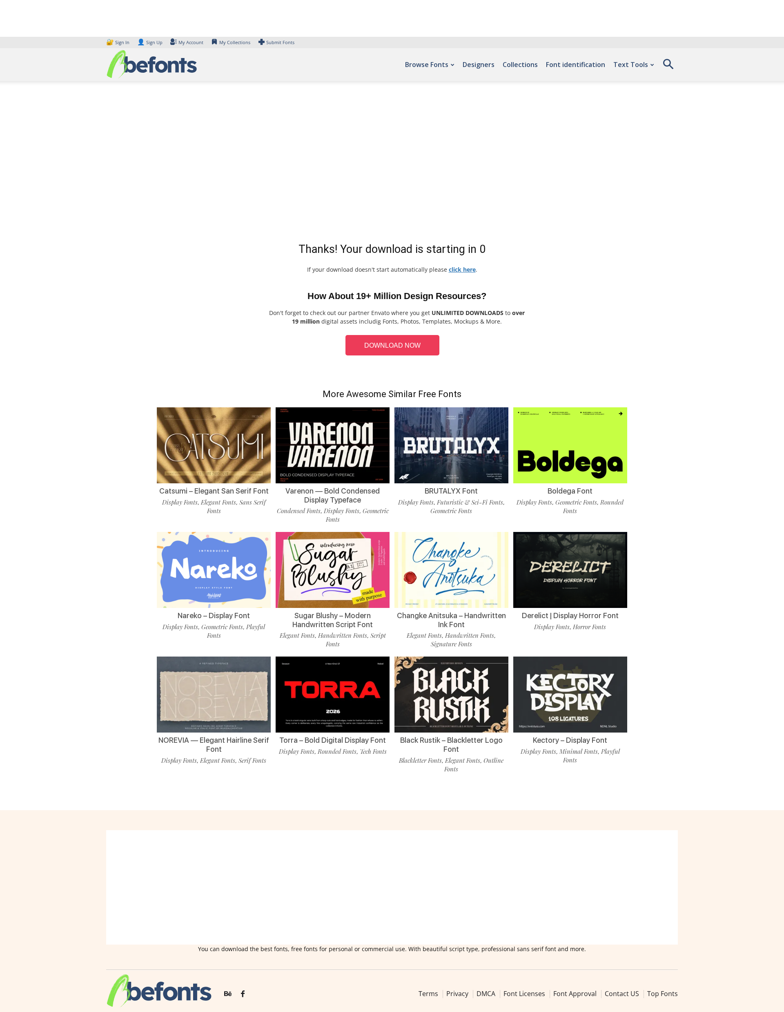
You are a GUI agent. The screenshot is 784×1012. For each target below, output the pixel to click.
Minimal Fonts (578, 751)
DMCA (486, 993)
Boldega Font (570, 491)
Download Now (392, 345)
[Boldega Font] (570, 445)
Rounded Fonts (337, 751)
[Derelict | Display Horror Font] (570, 569)
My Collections (234, 42)
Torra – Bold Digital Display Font (332, 740)
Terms (428, 993)
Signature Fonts (451, 644)
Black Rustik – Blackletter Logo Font (451, 744)
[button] (668, 67)
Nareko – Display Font (214, 615)
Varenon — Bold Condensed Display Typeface (332, 495)
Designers (478, 64)
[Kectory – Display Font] (570, 694)
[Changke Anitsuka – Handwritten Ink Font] (451, 569)
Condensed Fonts (299, 511)
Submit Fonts (280, 42)
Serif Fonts (252, 760)
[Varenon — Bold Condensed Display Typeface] (333, 445)
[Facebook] (243, 994)
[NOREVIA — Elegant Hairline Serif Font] (214, 694)
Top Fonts (662, 993)
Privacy (457, 993)
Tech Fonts (373, 751)
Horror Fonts (589, 627)
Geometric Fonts (451, 511)
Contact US (622, 993)
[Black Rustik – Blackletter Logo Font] (451, 694)
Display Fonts (180, 502)
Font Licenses (524, 993)
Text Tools (630, 64)
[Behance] (228, 994)
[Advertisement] (392, 163)
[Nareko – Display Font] (214, 569)
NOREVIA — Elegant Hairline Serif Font (213, 744)
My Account (190, 42)
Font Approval (575, 993)
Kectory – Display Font (570, 740)
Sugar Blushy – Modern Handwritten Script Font (332, 620)
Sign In (118, 42)
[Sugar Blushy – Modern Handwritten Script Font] (333, 569)
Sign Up (150, 42)
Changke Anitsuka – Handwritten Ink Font (451, 620)
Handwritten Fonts (342, 635)
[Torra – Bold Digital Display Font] (333, 694)
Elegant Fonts (218, 502)
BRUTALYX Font (451, 491)
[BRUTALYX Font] (451, 445)
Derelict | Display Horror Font (570, 615)
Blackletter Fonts (420, 760)
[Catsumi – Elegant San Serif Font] (214, 445)
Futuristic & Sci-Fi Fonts (470, 502)
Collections (520, 64)
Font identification (575, 64)
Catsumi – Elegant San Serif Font (214, 491)
